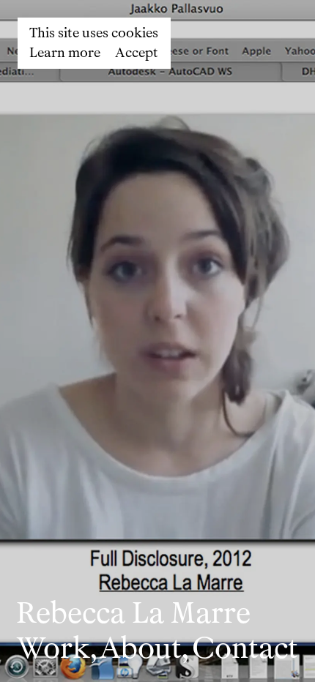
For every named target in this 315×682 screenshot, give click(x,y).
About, (144, 648)
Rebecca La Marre (133, 613)
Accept (136, 53)
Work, (56, 648)
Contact (245, 648)
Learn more (64, 53)
